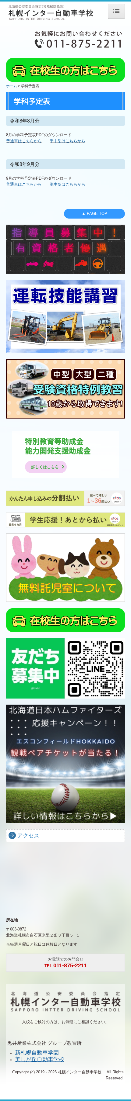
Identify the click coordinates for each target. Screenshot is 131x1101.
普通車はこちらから (24, 141)
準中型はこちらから (67, 141)
